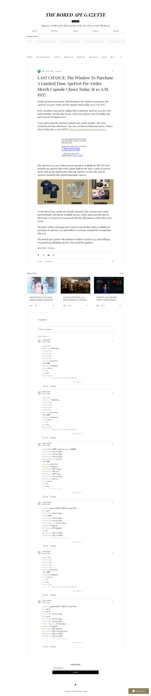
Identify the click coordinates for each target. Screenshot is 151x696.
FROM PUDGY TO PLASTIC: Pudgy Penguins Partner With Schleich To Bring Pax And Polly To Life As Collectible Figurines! (42, 298)
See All (122, 273)
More (112, 57)
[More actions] (112, 71)
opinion (104, 57)
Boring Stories (93, 57)
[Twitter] (75, 685)
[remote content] (75, 147)
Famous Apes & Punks (43, 57)
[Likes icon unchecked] (43, 386)
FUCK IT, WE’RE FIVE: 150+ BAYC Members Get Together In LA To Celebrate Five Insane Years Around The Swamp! (75, 298)
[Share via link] (54, 255)
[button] (121, 57)
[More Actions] (112, 341)
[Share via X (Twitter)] (43, 255)
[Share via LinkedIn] (49, 255)
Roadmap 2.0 (69, 57)
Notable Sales (81, 57)
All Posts (29, 57)
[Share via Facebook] (38, 255)
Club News (57, 57)
